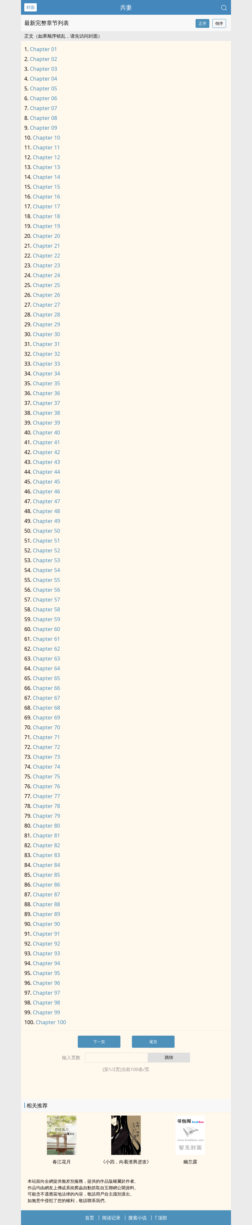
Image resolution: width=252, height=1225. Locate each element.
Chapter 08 (43, 118)
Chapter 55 (46, 580)
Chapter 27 (46, 304)
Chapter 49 (46, 521)
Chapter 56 (46, 589)
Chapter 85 (46, 874)
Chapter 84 (46, 865)
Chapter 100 (51, 1022)
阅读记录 (111, 1218)
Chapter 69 (46, 717)
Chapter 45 (46, 481)
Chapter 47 (46, 501)
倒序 (219, 23)
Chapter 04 (43, 78)
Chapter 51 (46, 540)
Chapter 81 (46, 835)
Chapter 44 (46, 471)
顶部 (162, 1218)
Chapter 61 (46, 638)
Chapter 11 (46, 147)
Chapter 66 (46, 688)
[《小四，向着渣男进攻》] (126, 1153)
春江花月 (61, 1161)
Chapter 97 (46, 992)
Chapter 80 (46, 825)
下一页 (99, 1041)
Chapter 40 (46, 432)
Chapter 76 (46, 786)
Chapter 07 (43, 108)
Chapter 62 (46, 648)
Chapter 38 (46, 412)
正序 (202, 23)
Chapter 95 (46, 973)
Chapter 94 (46, 963)
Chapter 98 (46, 1002)
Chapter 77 (46, 796)
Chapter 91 (46, 933)
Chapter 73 (46, 756)
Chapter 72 (46, 747)
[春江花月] (61, 1153)
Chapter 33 (46, 363)
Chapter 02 (43, 59)
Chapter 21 (46, 245)
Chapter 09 (43, 127)
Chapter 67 (46, 697)
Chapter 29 (46, 324)
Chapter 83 (46, 855)
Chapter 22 (46, 255)
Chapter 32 (46, 353)
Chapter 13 (46, 167)
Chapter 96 (46, 982)
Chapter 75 (46, 776)
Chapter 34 (46, 373)
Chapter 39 (46, 422)
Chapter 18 (46, 216)
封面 (30, 7)
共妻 (126, 7)
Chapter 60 (46, 629)
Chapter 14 (46, 177)
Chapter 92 (46, 943)
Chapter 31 (46, 344)
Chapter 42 (46, 452)
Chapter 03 (43, 68)
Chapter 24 (46, 275)
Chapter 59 (46, 619)
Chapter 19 (46, 226)
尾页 (153, 1041)
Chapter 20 (46, 235)
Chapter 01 (43, 49)
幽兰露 (190, 1161)
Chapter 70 (46, 727)
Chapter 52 (46, 550)
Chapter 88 (46, 904)
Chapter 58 (46, 609)
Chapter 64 (46, 668)
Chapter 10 (46, 137)
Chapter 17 (46, 206)
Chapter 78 (46, 806)
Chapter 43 (46, 462)
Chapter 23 (46, 265)
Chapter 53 (46, 560)
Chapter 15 (46, 186)
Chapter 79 (46, 815)
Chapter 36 (46, 393)
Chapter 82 (46, 845)
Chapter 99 (46, 1012)
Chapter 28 (46, 314)
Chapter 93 (46, 953)
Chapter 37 (46, 403)
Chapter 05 (43, 88)
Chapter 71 (46, 737)
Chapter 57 (46, 599)
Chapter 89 (46, 914)
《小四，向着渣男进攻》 (126, 1161)
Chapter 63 (46, 658)
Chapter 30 (46, 334)
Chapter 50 (46, 530)
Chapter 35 (46, 383)
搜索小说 (137, 1218)
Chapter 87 (46, 894)
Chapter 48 (46, 511)
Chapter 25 (46, 285)
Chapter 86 (46, 884)
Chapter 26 (46, 294)
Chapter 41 (46, 442)
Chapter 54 (46, 570)
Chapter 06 (43, 98)
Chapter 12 (46, 157)
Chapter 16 (46, 196)
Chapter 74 (46, 766)
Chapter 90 (46, 924)
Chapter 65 (46, 678)
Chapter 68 (46, 707)
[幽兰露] (190, 1153)
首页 (89, 1218)
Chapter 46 (46, 491)
